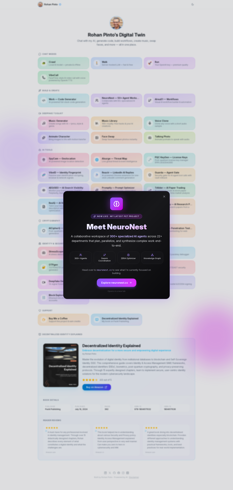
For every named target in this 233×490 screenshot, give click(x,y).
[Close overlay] (164, 196)
